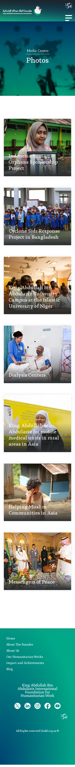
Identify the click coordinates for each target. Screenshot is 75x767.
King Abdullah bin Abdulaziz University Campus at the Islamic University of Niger (34, 297)
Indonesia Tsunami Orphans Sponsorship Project (33, 162)
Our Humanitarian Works (24, 657)
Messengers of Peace (32, 582)
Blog (9, 669)
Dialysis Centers (27, 375)
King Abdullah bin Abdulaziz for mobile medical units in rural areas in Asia (34, 435)
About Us (12, 651)
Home (10, 639)
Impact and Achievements (25, 663)
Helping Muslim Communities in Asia (33, 510)
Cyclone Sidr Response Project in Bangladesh (34, 234)
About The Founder (19, 645)
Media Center (37, 51)
